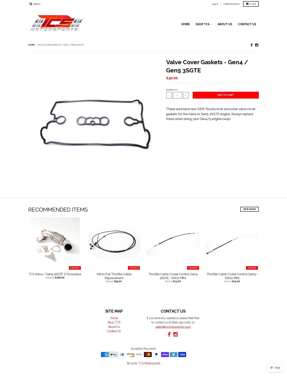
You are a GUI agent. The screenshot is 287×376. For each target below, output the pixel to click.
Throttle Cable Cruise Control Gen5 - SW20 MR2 (232, 276)
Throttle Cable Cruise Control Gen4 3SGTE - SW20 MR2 (173, 276)
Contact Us (247, 24)
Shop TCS (202, 24)
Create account (231, 4)
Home (186, 24)
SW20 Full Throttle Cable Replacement (114, 276)
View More (249, 209)
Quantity (171, 90)
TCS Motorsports (149, 363)
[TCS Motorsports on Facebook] (251, 45)
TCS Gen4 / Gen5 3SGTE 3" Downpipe (55, 274)
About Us (225, 24)
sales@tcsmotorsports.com (173, 326)
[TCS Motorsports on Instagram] (257, 45)
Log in (215, 4)
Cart (253, 4)
